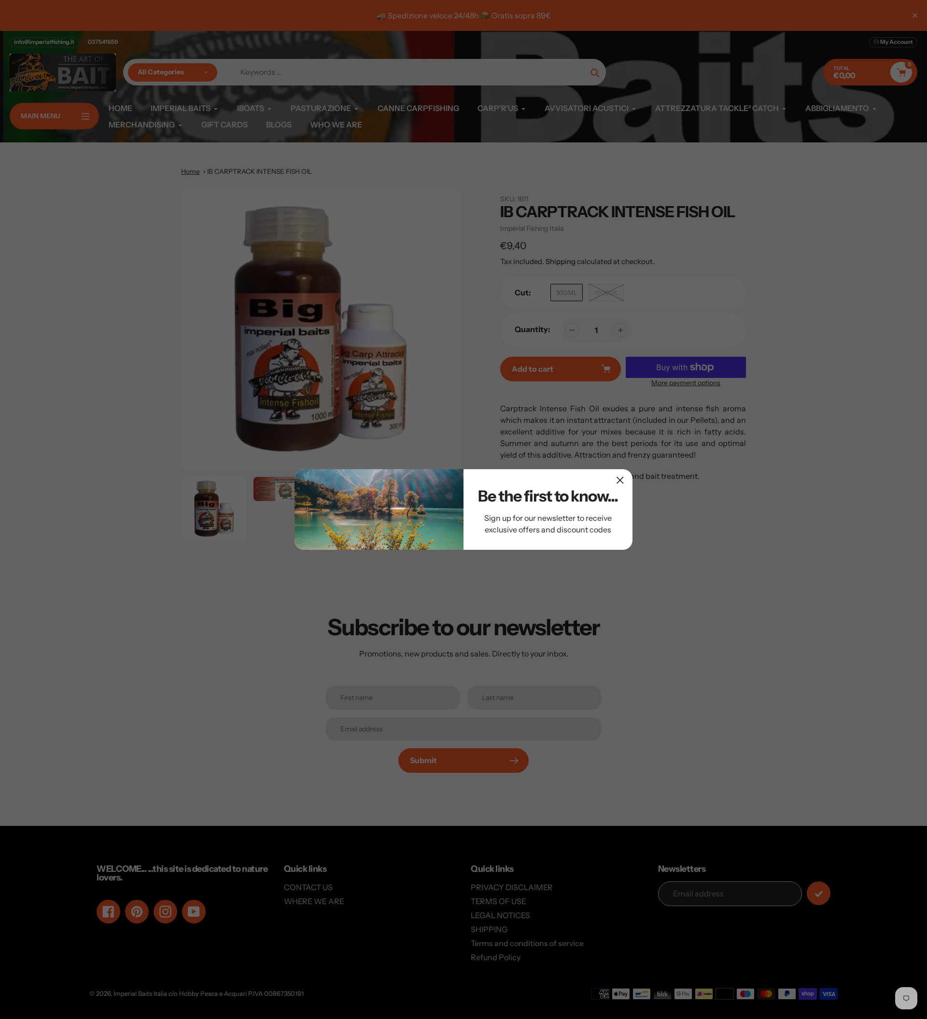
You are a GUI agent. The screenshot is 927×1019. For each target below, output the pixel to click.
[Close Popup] (620, 480)
